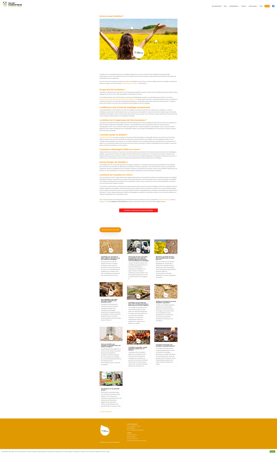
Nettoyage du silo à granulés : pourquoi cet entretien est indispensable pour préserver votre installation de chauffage (138, 258)
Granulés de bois (233, 6)
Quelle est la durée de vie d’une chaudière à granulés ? (166, 301)
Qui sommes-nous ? (217, 6)
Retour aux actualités (110, 230)
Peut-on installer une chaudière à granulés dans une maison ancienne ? (111, 345)
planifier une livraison (163, 199)
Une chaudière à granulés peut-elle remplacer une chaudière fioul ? (109, 301)
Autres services (252, 6)
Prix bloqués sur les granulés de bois (110, 389)
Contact (267, 6)
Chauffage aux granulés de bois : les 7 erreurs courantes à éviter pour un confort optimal (138, 304)
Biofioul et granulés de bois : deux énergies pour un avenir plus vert (165, 258)
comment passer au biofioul (129, 83)
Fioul (225, 6)
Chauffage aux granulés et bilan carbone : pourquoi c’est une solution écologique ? (110, 258)
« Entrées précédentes (106, 411)
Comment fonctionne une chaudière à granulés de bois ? (165, 345)
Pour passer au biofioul (106, 137)
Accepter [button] (272, 451)
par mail (105, 201)
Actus (261, 6)
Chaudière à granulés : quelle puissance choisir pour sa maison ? (137, 348)
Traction (243, 6)
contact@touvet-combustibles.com (137, 430)
